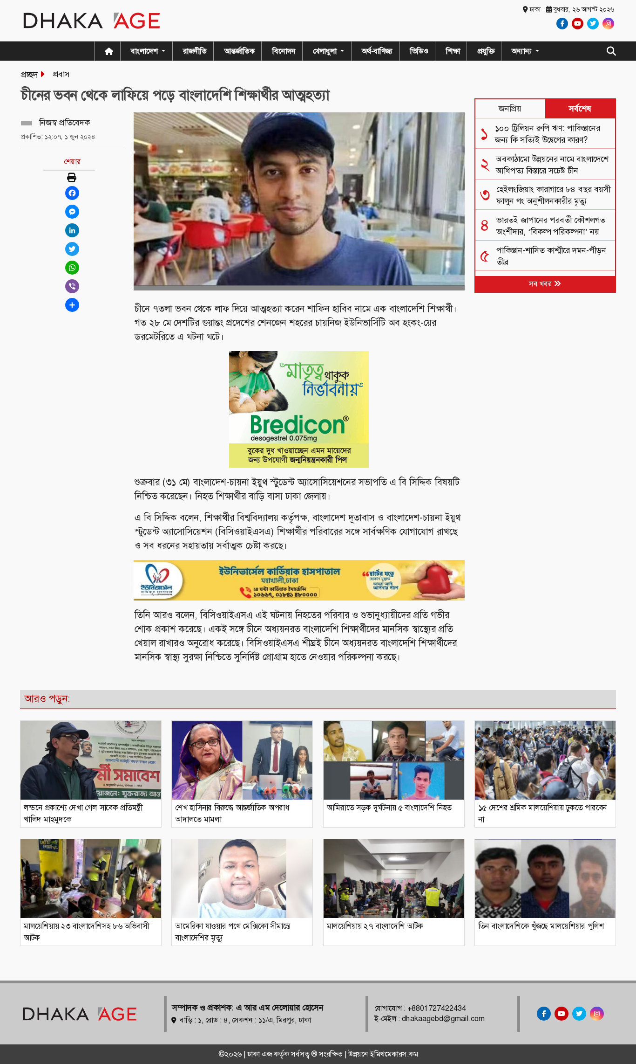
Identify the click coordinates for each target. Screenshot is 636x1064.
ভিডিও (419, 51)
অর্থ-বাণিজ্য (377, 51)
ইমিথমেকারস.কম (394, 1054)
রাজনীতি (195, 51)
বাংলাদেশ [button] (145, 51)
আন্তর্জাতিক (239, 51)
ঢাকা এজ (260, 1054)
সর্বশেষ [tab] (580, 108)
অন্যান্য (523, 51)
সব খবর (541, 284)
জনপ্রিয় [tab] (510, 108)
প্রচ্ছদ (29, 74)
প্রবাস (61, 74)
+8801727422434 (436, 1008)
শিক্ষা (453, 51)
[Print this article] (71, 178)
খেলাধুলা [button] (325, 51)
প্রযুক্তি (486, 51)
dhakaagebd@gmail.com (443, 1018)
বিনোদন (284, 51)
